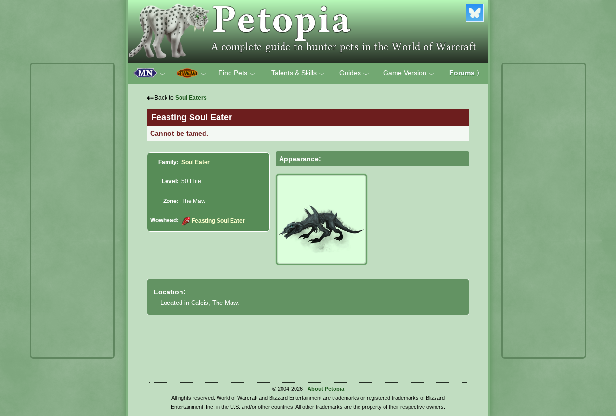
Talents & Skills (298, 73)
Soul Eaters (191, 97)
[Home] (308, 31)
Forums (466, 72)
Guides (354, 73)
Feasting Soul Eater (218, 220)
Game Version (409, 73)
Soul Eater (195, 162)
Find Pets (237, 73)
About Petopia (326, 388)
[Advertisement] (72, 210)
